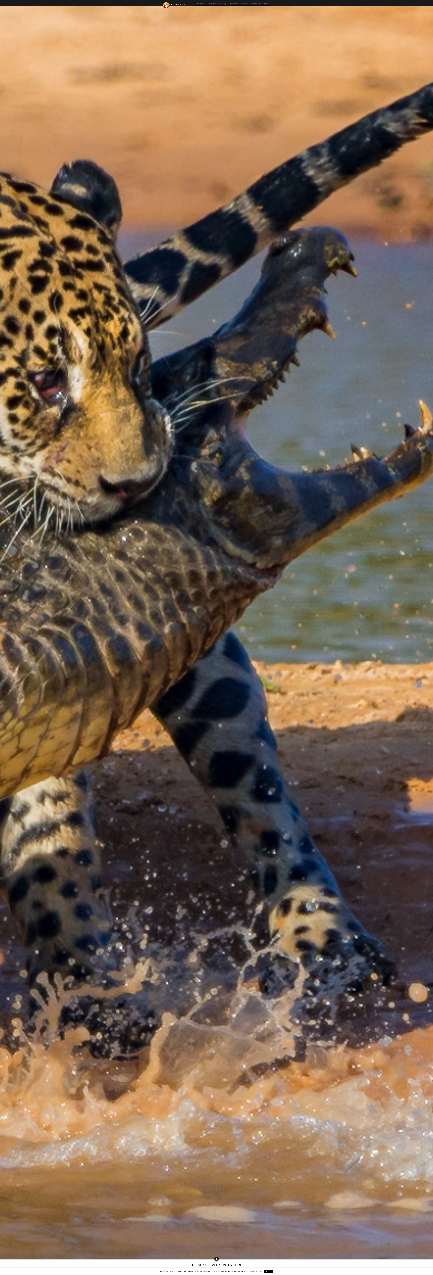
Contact (265, 4)
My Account (256, 4)
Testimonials (233, 4)
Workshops (201, 4)
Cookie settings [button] (256, 1271)
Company (222, 4)
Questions (244, 4)
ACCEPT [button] (269, 1271)
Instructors (212, 4)
